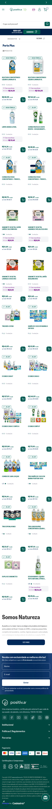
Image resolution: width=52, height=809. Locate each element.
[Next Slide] (46, 2)
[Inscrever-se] (26, 682)
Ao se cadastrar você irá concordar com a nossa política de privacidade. (26, 689)
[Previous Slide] (6, 2)
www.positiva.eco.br (17, 777)
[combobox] (26, 24)
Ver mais (26, 642)
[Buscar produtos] (47, 24)
